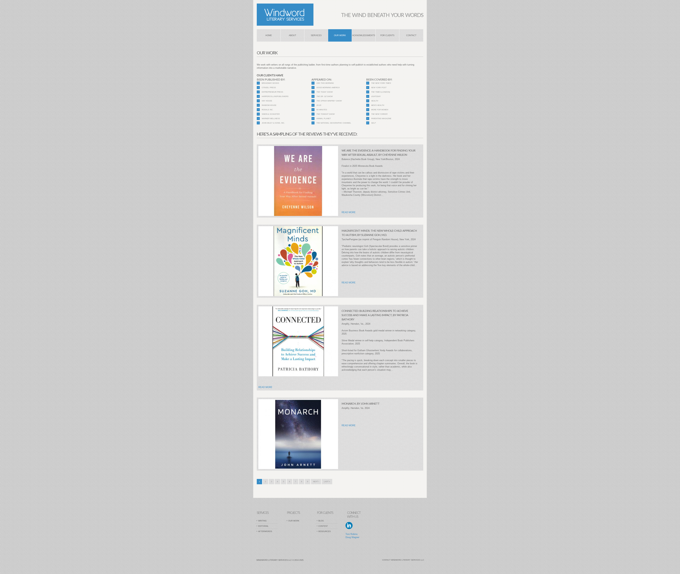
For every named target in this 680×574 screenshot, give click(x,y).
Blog (321, 521)
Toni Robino (351, 534)
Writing (262, 521)
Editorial (263, 526)
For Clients (387, 35)
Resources (324, 531)
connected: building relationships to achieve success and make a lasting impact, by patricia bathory (375, 315)
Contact (411, 35)
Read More (349, 212)
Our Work (340, 35)
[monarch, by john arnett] (298, 434)
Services (316, 35)
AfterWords (265, 531)
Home (268, 35)
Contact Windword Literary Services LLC (403, 560)
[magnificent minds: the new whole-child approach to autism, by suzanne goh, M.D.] (298, 261)
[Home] (285, 15)
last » (327, 481)
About (292, 35)
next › (316, 481)
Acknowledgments (363, 35)
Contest (323, 526)
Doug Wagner (352, 537)
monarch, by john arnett (360, 403)
